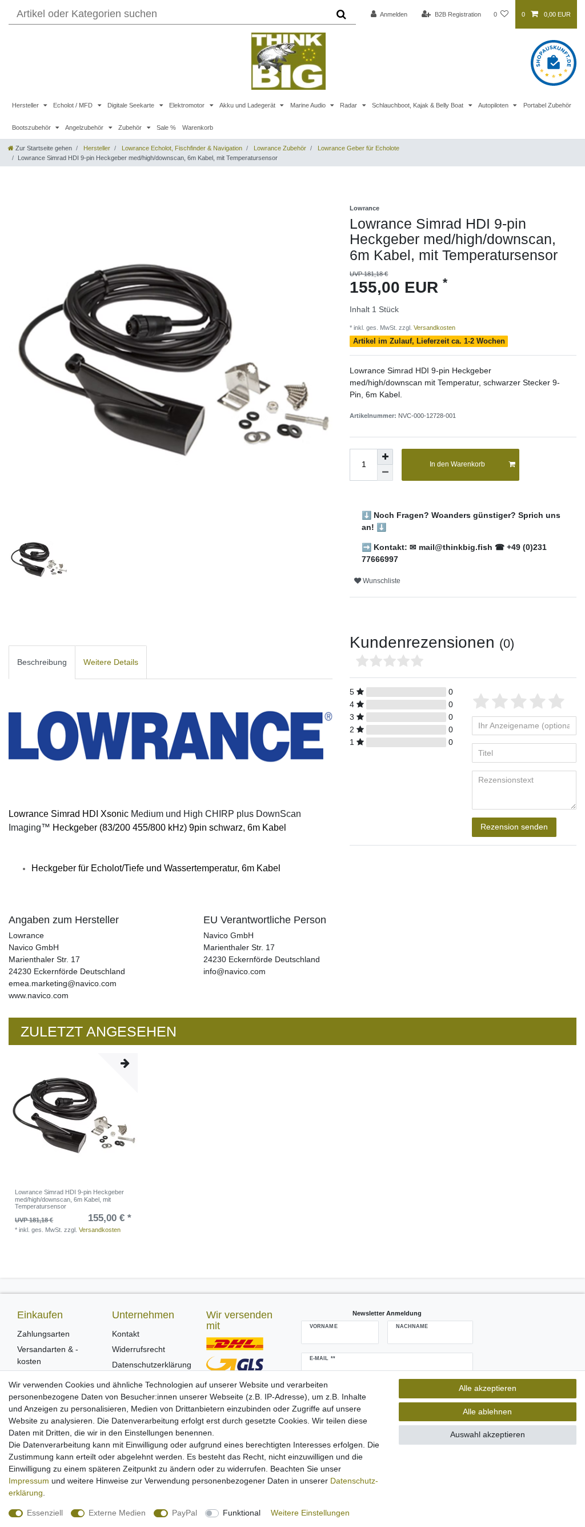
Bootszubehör (32, 127)
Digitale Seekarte (131, 105)
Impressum (29, 1480)
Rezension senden (514, 826)
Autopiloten (494, 105)
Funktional (242, 1512)
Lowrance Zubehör (279, 148)
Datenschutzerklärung (151, 1364)
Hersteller (26, 105)
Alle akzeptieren (487, 1388)
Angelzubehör (85, 127)
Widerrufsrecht (138, 1349)
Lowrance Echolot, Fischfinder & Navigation (181, 148)
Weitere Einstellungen (310, 1512)
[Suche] (341, 14)
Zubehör (130, 127)
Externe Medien (117, 1512)
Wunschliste (380, 581)
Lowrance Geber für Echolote (357, 148)
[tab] (42, 662)
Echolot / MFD (73, 105)
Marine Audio (308, 105)
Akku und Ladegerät (248, 105)
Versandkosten (433, 327)
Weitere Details (110, 662)
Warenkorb (197, 127)
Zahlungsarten (43, 1333)
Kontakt (125, 1333)
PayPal (184, 1512)
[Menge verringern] (385, 473)
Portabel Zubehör (547, 105)
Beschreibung (42, 662)
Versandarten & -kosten (47, 1355)
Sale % (166, 127)
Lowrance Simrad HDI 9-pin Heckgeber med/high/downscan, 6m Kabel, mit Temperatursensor (69, 1199)
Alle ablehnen (487, 1411)
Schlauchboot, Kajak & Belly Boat (418, 105)
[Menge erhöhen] (385, 457)
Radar (349, 105)
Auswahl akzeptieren (487, 1434)
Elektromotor (187, 105)
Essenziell (45, 1512)
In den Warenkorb (457, 464)
